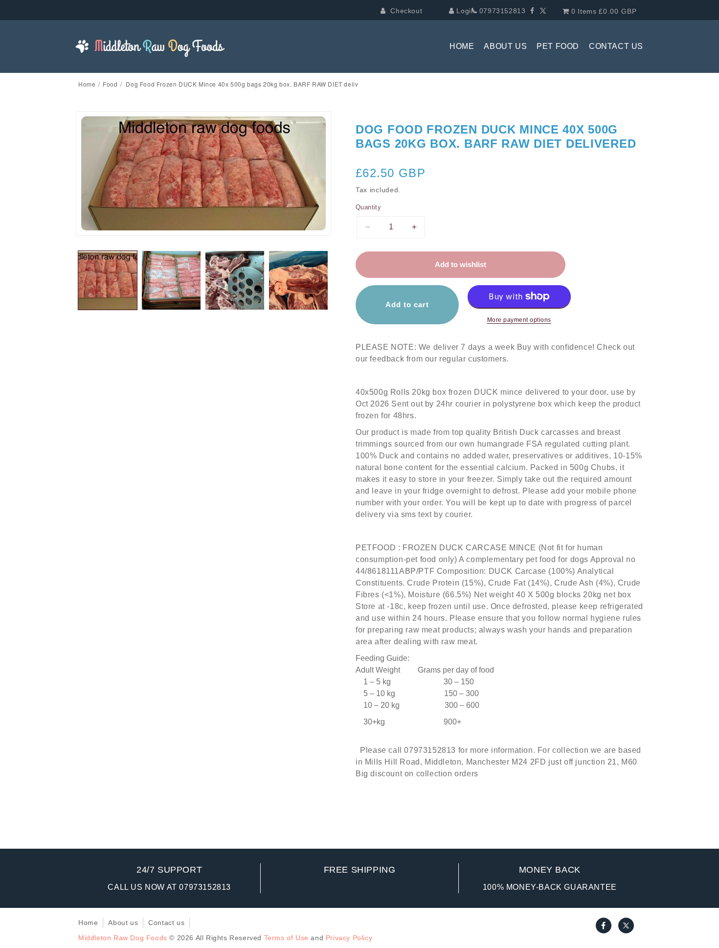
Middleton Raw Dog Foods (122, 938)
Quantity (368, 207)
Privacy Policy (349, 938)
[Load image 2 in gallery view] (171, 280)
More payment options (519, 319)
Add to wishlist (460, 264)
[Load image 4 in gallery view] (298, 280)
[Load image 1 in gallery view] (107, 280)
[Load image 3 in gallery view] (234, 280)
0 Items (603, 11)
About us (123, 922)
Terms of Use (286, 938)
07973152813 (501, 11)
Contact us (166, 922)
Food (110, 84)
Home (86, 84)
